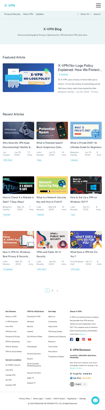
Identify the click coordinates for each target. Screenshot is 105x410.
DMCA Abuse (59, 398)
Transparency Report (56, 357)
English (78, 384)
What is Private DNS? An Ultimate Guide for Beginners (86, 145)
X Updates (63, 74)
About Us (51, 316)
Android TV (31, 383)
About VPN (28, 14)
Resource (52, 342)
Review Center (76, 368)
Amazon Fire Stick (34, 373)
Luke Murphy (40, 153)
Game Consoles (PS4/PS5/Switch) (34, 365)
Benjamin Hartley (66, 92)
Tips (73, 215)
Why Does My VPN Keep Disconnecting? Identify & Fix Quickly (16, 145)
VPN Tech (8, 160)
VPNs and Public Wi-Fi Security (49, 254)
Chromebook (32, 347)
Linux (29, 342)
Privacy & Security (12, 14)
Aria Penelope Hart (77, 262)
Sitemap (82, 398)
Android (30, 331)
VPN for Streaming (12, 342)
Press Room (52, 351)
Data (39, 160)
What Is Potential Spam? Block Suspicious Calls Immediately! (50, 145)
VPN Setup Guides (55, 331)
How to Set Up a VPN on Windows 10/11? (83, 199)
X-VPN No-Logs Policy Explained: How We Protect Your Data (79, 67)
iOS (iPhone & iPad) (34, 337)
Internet (74, 160)
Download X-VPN (33, 316)
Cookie (48, 398)
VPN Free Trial (10, 331)
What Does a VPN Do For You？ (84, 254)
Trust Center (53, 347)
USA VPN (9, 370)
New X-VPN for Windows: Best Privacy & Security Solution (17, 255)
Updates (40, 14)
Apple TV (30, 378)
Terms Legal (38, 398)
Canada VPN (10, 375)
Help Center (52, 326)
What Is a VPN (10, 316)
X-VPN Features (11, 322)
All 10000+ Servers (12, 365)
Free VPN (9, 326)
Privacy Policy (24, 398)
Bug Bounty (72, 398)
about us (82, 334)
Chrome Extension (34, 354)
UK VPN (8, 380)
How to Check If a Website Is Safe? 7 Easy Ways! (18, 199)
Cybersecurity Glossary (57, 337)
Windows (30, 322)
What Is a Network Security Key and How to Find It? (51, 199)
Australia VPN (10, 385)
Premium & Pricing (12, 337)
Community (52, 322)
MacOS (30, 326)
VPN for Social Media (13, 351)
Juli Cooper (6, 153)
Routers (30, 359)
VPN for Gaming (11, 347)
